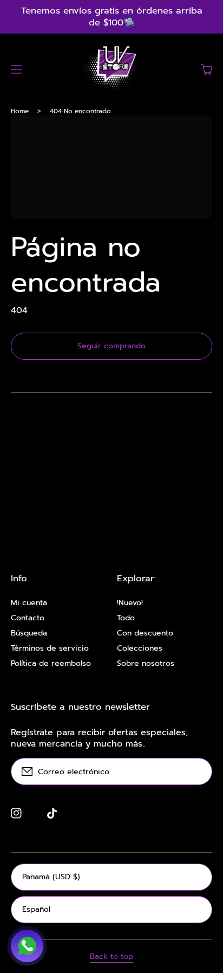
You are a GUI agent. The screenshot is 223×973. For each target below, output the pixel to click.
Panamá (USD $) (51, 877)
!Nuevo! (130, 603)
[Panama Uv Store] (111, 69)
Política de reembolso (51, 664)
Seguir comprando (111, 346)
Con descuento (145, 633)
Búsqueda (29, 633)
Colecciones (139, 648)
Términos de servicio (50, 648)
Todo (126, 618)
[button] (16, 69)
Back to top (111, 957)
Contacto (27, 618)
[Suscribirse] (198, 771)
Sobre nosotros (145, 664)
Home (20, 111)
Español (36, 909)
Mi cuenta (29, 603)
